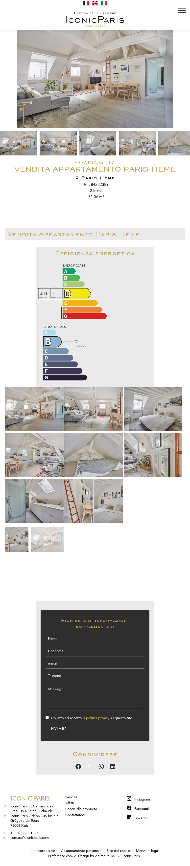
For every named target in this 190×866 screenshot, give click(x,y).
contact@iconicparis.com (29, 838)
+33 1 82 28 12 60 (24, 833)
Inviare (58, 728)
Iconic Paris (30, 798)
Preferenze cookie (62, 856)
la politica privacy (96, 718)
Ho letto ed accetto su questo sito (91, 718)
